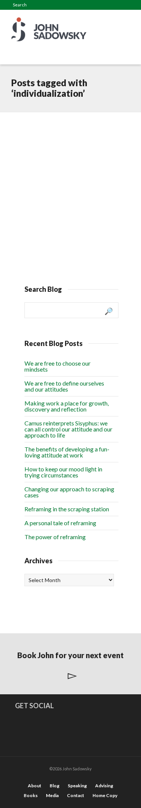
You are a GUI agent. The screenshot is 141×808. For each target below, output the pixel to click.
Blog (54, 785)
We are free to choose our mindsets (57, 366)
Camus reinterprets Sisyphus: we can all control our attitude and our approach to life (68, 429)
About (34, 785)
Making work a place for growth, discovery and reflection (66, 406)
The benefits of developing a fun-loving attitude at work (66, 452)
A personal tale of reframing (60, 522)
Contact (75, 795)
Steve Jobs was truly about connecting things (66, 141)
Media (52, 795)
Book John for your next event (70, 655)
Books (31, 795)
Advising (104, 785)
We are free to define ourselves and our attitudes (64, 386)
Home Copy (104, 795)
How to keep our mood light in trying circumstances (63, 472)
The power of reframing (55, 536)
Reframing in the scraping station (66, 508)
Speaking (77, 785)
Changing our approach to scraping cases (69, 492)
